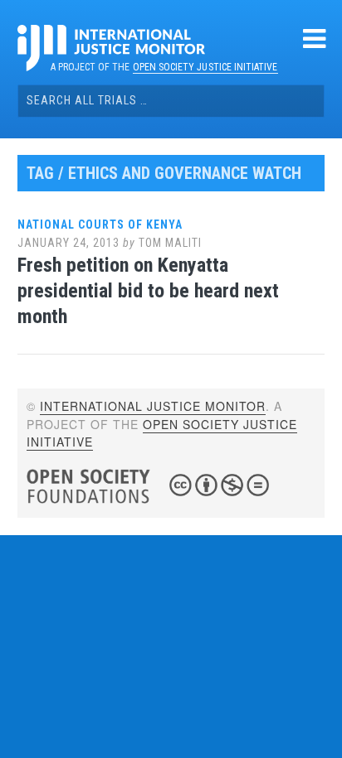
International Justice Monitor (153, 406)
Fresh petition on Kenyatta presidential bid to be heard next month (148, 290)
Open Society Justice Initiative (205, 67)
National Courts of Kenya (100, 224)
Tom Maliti (170, 242)
